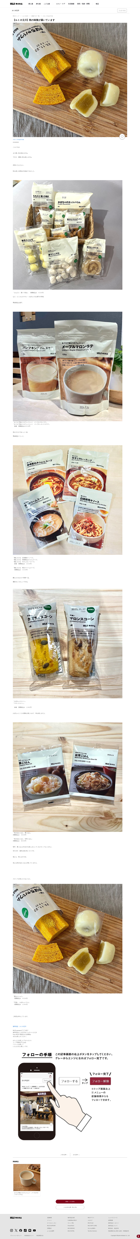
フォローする (122, 10)
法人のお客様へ (92, 1228)
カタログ (90, 1220)
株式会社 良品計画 (113, 1228)
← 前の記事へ (63, 1154)
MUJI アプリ (91, 1217)
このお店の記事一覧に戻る (70, 1207)
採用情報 (110, 1220)
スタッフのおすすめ (18, 139)
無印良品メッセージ (113, 1223)
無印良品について (112, 1225)
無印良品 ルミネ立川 (19, 1026)
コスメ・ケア (60, 4)
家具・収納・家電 (83, 4)
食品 (97, 4)
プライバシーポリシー (16, 1235)
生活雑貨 (71, 4)
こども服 (47, 4)
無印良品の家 (71, 1217)
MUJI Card (90, 1223)
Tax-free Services (92, 1231)
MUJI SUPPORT (51, 1225)
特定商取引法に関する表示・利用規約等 (118, 1231)
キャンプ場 (70, 1223)
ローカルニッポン (51, 1223)
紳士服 (38, 4)
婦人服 (30, 4)
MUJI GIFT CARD (92, 1225)
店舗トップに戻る (70, 1201)
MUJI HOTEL (71, 1231)
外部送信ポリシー (29, 1235)
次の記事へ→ (76, 1154)
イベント (49, 1220)
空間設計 (49, 1228)
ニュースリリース (112, 1217)
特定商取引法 (39, 1235)
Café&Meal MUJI (72, 1220)
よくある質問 (50, 1231)
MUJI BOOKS (71, 1228)
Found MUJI (71, 1225)
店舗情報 (49, 1217)
